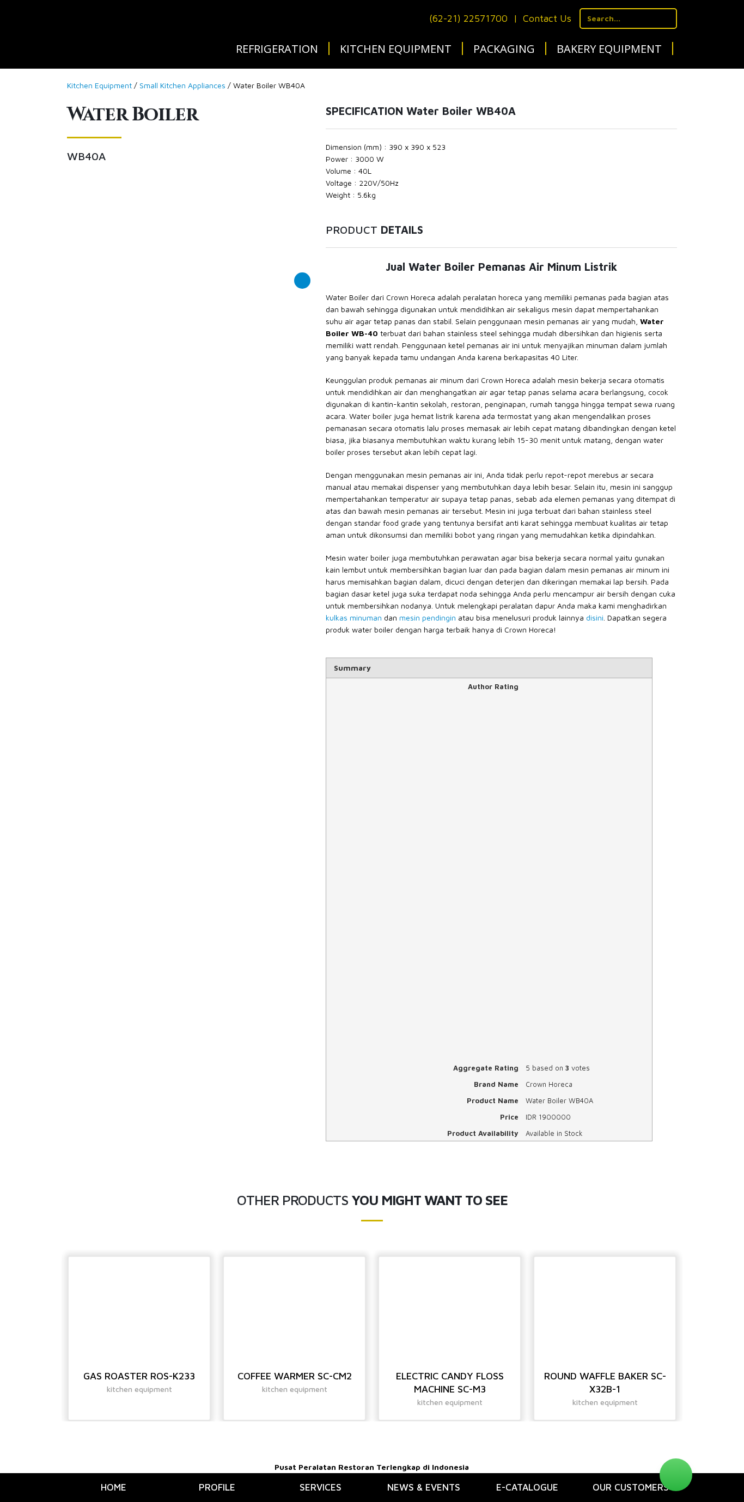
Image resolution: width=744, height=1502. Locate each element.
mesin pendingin (427, 617)
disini (594, 617)
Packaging (504, 48)
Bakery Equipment (609, 48)
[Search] (667, 18)
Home (113, 1487)
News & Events (423, 1487)
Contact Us (547, 18)
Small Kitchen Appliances (182, 85)
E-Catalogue (527, 1487)
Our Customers (631, 1487)
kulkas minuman (354, 617)
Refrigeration (277, 48)
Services (320, 1487)
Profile (217, 1487)
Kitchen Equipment (396, 48)
